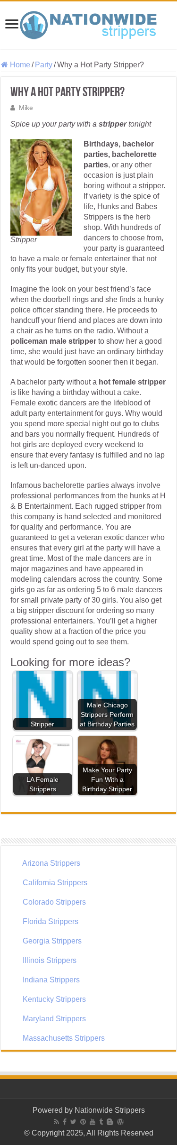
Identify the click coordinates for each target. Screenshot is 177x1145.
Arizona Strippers (51, 863)
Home (19, 65)
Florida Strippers (50, 921)
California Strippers (55, 883)
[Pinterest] (83, 1121)
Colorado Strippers (54, 902)
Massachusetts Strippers (64, 1038)
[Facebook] (64, 1121)
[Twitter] (73, 1121)
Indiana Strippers (51, 980)
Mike (26, 107)
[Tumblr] (101, 1121)
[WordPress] (120, 1121)
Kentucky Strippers (54, 999)
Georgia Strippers (52, 941)
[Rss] (56, 1121)
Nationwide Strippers (110, 1110)
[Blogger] (110, 1121)
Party (43, 65)
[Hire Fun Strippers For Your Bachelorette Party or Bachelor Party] (88, 23)
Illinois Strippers (49, 960)
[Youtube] (92, 1121)
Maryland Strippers (54, 1019)
